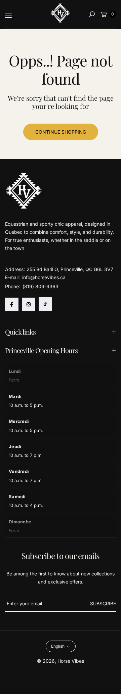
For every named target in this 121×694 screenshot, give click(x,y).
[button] (91, 14)
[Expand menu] (8, 15)
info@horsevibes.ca (43, 277)
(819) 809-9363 (40, 286)
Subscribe (103, 603)
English (58, 646)
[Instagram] (28, 304)
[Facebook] (11, 304)
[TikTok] (45, 304)
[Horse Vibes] (60, 13)
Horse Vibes (70, 661)
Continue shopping (60, 132)
